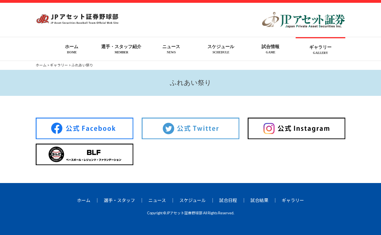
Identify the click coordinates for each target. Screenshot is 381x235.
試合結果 (259, 200)
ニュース (157, 200)
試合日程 (228, 200)
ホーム (83, 200)
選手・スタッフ (119, 200)
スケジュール (192, 200)
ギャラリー (293, 200)
